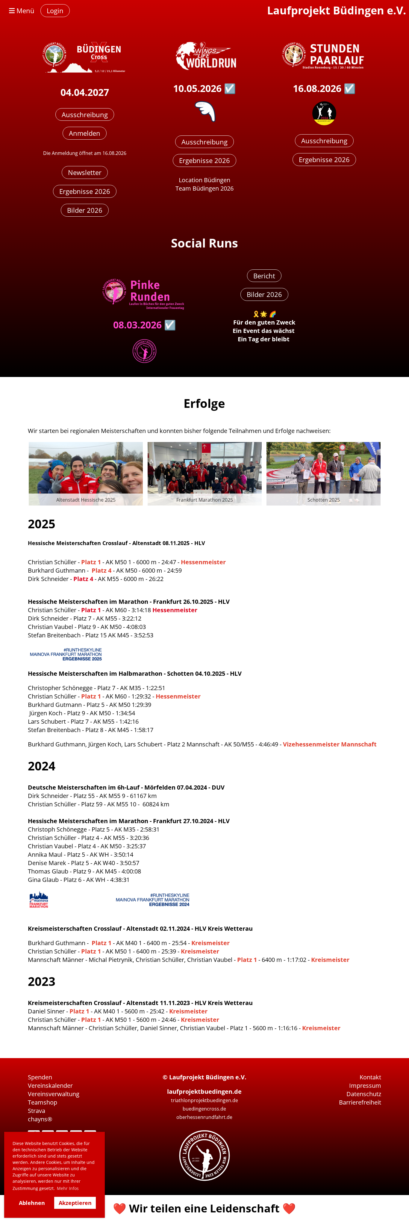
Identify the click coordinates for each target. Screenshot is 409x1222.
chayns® (40, 1119)
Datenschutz (363, 1094)
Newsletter (85, 172)
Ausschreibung (85, 114)
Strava (36, 1111)
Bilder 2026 (84, 210)
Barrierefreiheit (360, 1102)
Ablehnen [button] (32, 1202)
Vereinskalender (50, 1085)
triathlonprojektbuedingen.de (204, 1100)
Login (55, 10)
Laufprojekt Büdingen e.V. (336, 10)
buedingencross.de (204, 1108)
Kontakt (370, 1077)
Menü (24, 10)
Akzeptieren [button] (75, 1202)
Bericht (264, 275)
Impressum (365, 1085)
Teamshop (42, 1102)
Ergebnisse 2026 (84, 191)
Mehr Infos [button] (68, 1188)
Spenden (40, 1077)
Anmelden (84, 133)
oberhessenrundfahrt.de (204, 1117)
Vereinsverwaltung (53, 1094)
